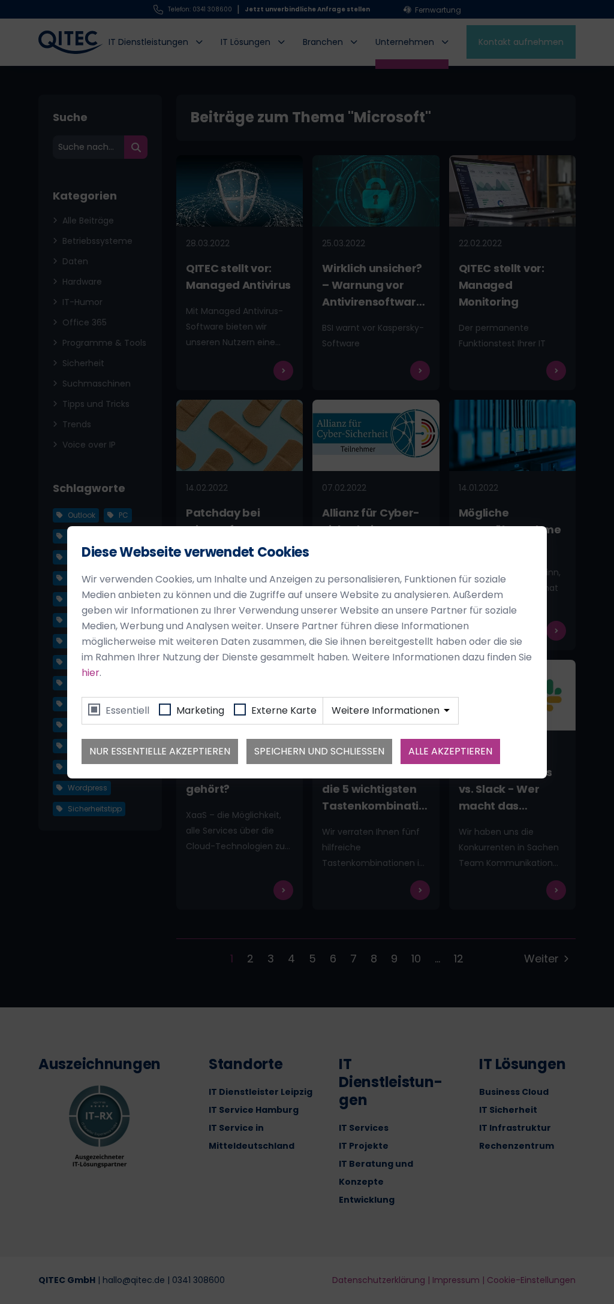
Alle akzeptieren (450, 751)
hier (91, 673)
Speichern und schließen (319, 751)
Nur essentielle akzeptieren (159, 751)
